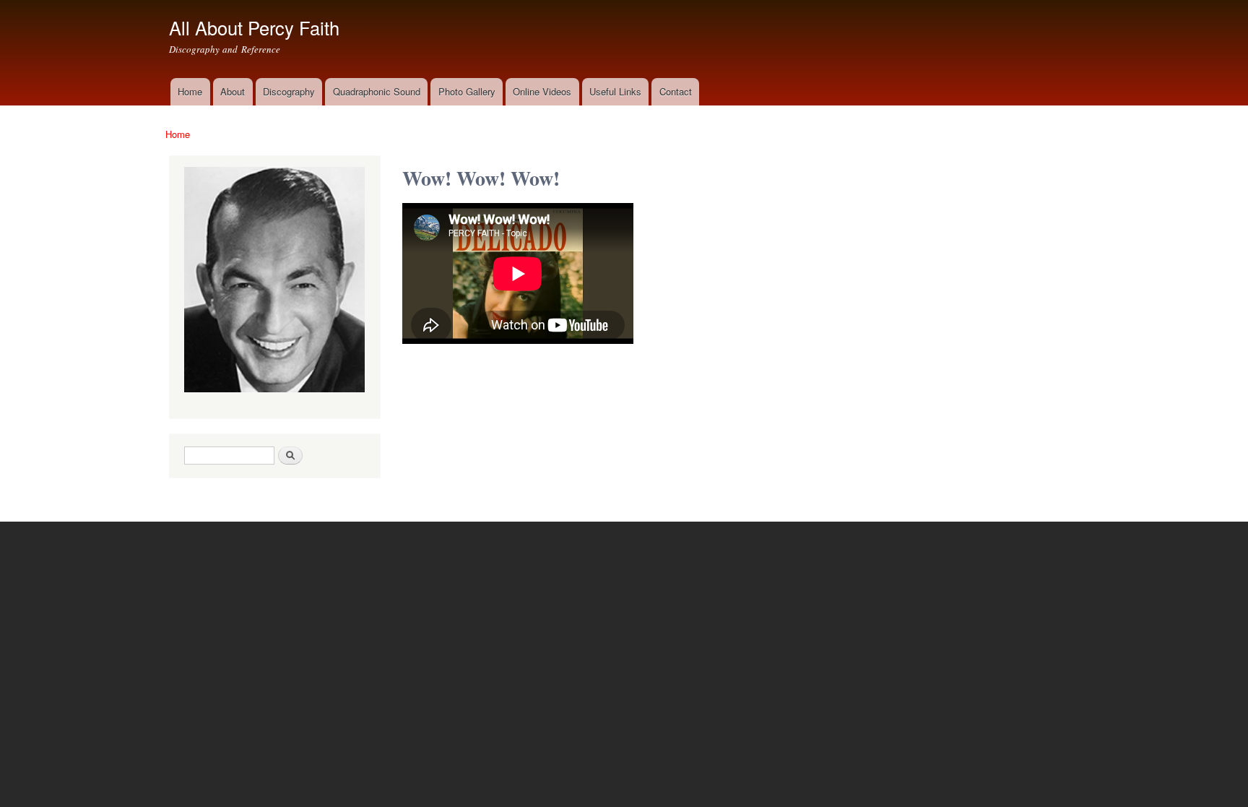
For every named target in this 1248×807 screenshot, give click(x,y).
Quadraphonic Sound (376, 91)
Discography (289, 91)
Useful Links (615, 91)
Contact (675, 91)
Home (190, 91)
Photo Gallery (466, 91)
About (232, 91)
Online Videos (542, 91)
